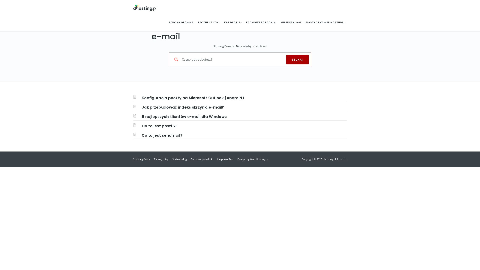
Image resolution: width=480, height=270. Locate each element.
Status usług (179, 159)
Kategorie (232, 22)
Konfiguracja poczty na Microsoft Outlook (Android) (193, 97)
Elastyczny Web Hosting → (326, 22)
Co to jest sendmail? (162, 135)
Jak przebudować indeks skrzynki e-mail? (183, 107)
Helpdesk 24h (291, 22)
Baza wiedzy (243, 46)
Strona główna (181, 22)
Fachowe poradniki (261, 22)
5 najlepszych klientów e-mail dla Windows (184, 116)
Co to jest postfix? (160, 126)
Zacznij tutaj (209, 22)
